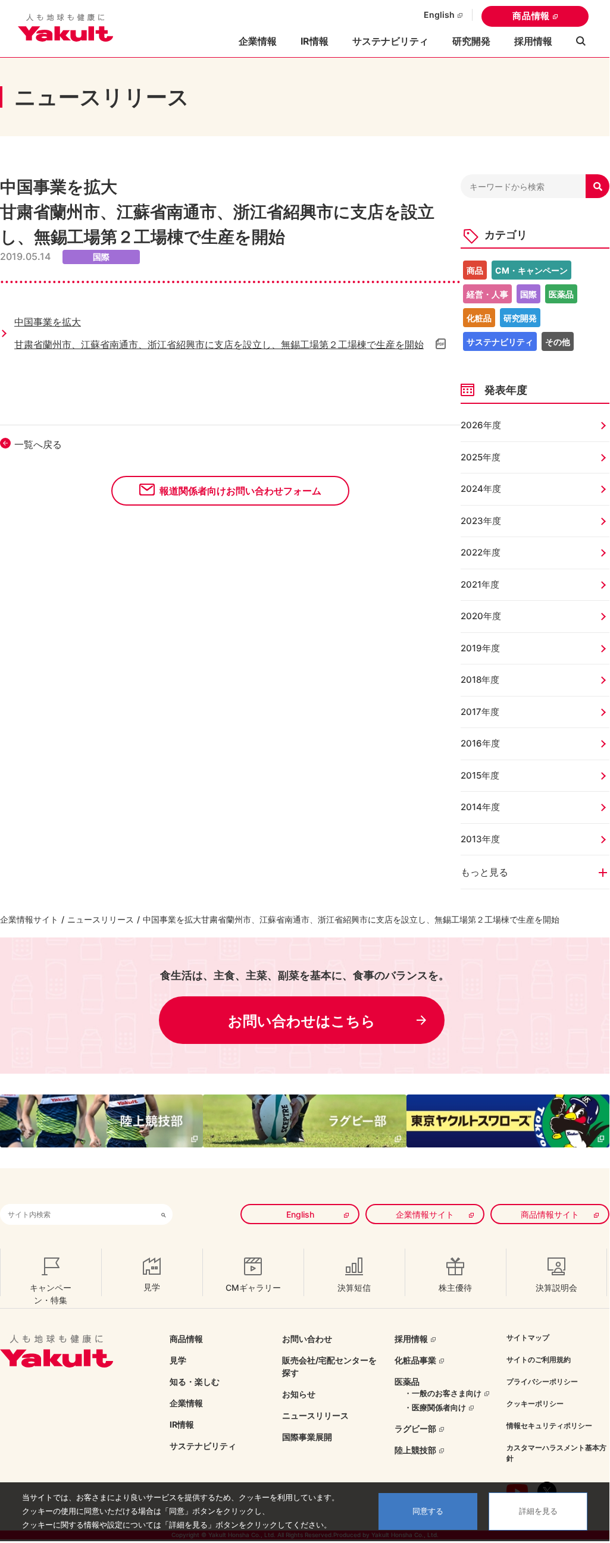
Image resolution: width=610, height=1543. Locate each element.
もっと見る (484, 872)
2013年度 (480, 839)
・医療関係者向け (435, 1407)
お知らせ (298, 1394)
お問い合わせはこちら (302, 1021)
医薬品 (561, 294)
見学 (178, 1360)
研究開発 (471, 41)
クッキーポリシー (535, 1403)
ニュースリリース (100, 919)
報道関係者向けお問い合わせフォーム (240, 491)
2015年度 (480, 775)
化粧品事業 (415, 1360)
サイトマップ (527, 1337)
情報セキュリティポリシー (549, 1425)
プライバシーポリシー (542, 1381)
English (439, 15)
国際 (528, 294)
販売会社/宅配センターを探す (329, 1366)
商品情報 (531, 15)
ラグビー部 (415, 1428)
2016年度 (480, 743)
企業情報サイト (29, 919)
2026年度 (481, 425)
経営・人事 (487, 294)
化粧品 (479, 318)
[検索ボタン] (164, 1214)
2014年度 (480, 807)
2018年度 (480, 679)
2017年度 (480, 711)
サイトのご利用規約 (538, 1359)
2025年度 (480, 457)
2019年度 (480, 648)
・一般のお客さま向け (442, 1393)
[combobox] (77, 1214)
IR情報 (182, 1424)
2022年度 (480, 552)
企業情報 (186, 1403)
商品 (475, 270)
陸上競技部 (415, 1450)
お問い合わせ (307, 1339)
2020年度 (481, 616)
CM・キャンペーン (531, 270)
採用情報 (533, 41)
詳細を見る (538, 1511)
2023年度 (481, 520)
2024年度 (481, 488)
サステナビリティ (390, 41)
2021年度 (480, 584)
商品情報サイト (550, 1214)
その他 (557, 342)
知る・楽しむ (195, 1381)
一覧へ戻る (38, 444)
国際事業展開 (307, 1437)
